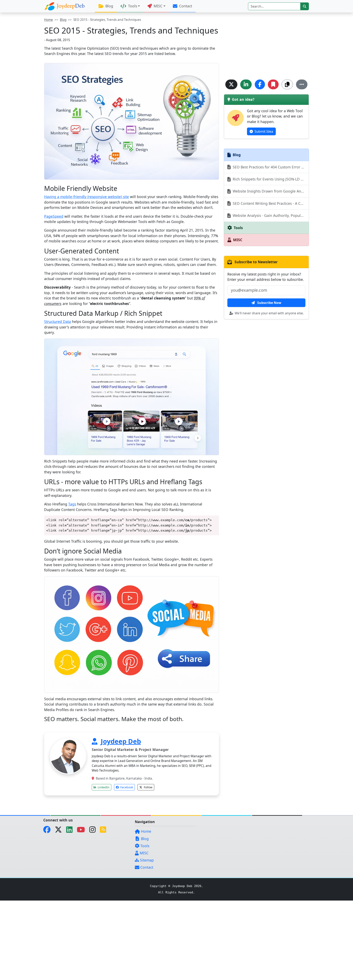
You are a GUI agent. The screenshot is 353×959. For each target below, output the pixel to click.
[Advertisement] (266, 46)
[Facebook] (48, 830)
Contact (185, 5)
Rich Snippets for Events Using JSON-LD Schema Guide (270, 179)
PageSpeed (53, 216)
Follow (147, 787)
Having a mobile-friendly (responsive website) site (86, 196)
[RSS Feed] (104, 830)
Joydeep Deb (121, 741)
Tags (72, 504)
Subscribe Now (268, 302)
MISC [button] (157, 5)
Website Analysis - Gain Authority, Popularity (270, 215)
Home (48, 20)
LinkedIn (103, 787)
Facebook (126, 787)
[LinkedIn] (71, 830)
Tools (144, 845)
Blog (108, 5)
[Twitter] (60, 830)
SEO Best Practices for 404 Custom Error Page (270, 167)
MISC (144, 852)
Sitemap (146, 860)
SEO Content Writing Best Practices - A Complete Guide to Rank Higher (270, 203)
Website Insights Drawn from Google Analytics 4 (270, 191)
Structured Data (57, 321)
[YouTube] (82, 830)
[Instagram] (94, 830)
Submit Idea (263, 131)
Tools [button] (132, 5)
